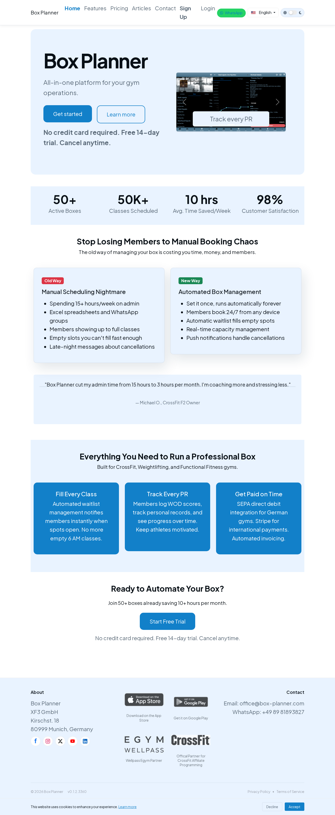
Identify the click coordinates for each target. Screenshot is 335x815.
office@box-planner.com (272, 703)
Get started (67, 113)
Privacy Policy (259, 791)
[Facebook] (35, 741)
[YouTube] (72, 741)
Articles (141, 8)
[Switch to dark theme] (292, 12)
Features (95, 8)
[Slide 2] (231, 124)
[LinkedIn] (85, 741)
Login (208, 8)
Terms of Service (290, 791)
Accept (294, 806)
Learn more (121, 114)
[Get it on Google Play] (190, 702)
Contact (165, 8)
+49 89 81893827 (283, 711)
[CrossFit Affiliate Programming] (190, 740)
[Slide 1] (222, 124)
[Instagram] (48, 741)
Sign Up (185, 12)
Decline (272, 806)
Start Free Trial (167, 621)
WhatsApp (234, 13)
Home (72, 8)
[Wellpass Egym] (144, 744)
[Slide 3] (240, 124)
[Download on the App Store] (144, 699)
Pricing (119, 8)
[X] (60, 741)
